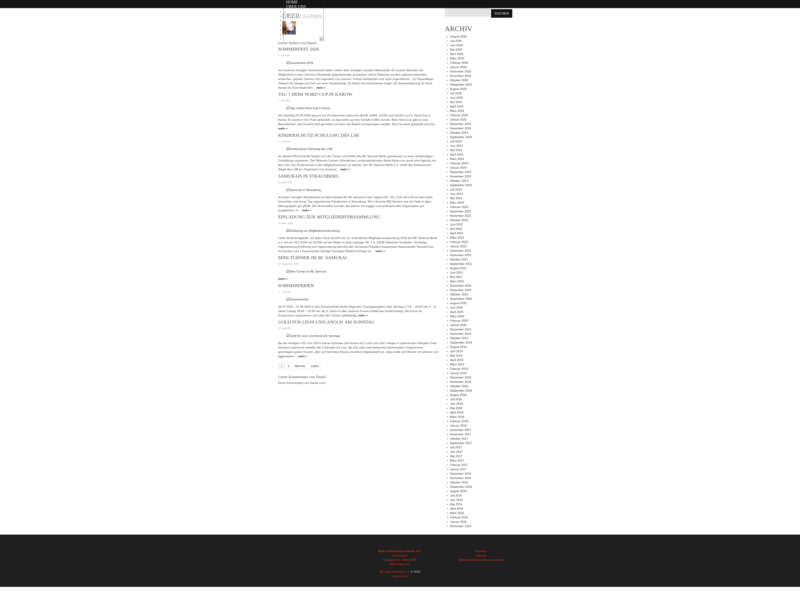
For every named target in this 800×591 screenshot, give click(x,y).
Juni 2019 (456, 351)
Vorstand (481, 551)
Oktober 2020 (459, 294)
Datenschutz (466, 559)
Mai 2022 (456, 228)
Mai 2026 (456, 49)
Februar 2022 (459, 242)
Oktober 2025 (459, 80)
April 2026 (456, 54)
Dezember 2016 (460, 473)
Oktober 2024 (459, 132)
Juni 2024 (456, 145)
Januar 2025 (458, 119)
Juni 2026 (456, 45)
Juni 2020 (456, 307)
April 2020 (456, 312)
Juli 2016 (456, 495)
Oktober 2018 (459, 386)
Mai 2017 (456, 456)
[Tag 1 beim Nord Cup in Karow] (308, 107)
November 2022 (460, 215)
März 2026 (457, 58)
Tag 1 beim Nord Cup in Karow (315, 94)
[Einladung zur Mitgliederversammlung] (313, 230)
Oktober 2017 (459, 438)
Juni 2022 (456, 224)
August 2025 (458, 89)
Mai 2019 (456, 355)
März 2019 (457, 364)
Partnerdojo (300, 38)
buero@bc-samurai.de (489, 559)
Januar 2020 (458, 325)
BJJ (289, 34)
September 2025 (461, 84)
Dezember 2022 (460, 211)
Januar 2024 (458, 167)
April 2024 (456, 154)
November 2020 (460, 290)
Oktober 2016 (459, 482)
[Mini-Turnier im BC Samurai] (306, 271)
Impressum (400, 576)
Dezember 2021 (460, 250)
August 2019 (458, 346)
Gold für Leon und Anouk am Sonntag (326, 322)
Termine (295, 20)
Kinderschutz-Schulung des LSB (318, 135)
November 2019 (460, 333)
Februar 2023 (459, 207)
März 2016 (457, 513)
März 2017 (457, 460)
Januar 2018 (458, 425)
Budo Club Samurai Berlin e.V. (399, 551)
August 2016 (458, 491)
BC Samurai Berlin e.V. (395, 571)
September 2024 (461, 137)
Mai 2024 (456, 150)
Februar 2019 (459, 368)
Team (292, 11)
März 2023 (457, 202)
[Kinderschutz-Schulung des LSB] (309, 149)
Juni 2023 (456, 193)
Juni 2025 (456, 97)
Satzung (480, 555)
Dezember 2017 (460, 430)
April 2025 (456, 106)
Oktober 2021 (459, 259)
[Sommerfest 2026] (299, 62)
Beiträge (296, 25)
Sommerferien (296, 285)
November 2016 (460, 478)
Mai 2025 (456, 102)
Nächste (300, 366)
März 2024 (457, 159)
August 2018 (458, 395)
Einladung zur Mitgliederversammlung (329, 216)
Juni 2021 (456, 272)
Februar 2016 (459, 517)
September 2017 (461, 443)
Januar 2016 (458, 521)
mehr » (321, 87)
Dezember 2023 (460, 172)
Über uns (296, 6)
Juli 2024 (456, 141)
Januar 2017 (458, 469)
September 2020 (461, 298)
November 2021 (460, 255)
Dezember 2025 (460, 71)
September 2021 (461, 263)
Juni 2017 (456, 451)
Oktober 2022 (459, 220)
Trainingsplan (302, 16)
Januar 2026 (458, 67)
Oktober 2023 (459, 180)
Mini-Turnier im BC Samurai (312, 257)
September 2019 (461, 342)
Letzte (315, 366)
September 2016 (461, 486)
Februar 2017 (459, 465)
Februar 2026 (459, 62)
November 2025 (460, 75)
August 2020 (458, 303)
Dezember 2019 (460, 329)
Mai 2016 (456, 504)
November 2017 (460, 434)
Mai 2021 (456, 277)
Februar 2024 (459, 163)
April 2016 (456, 508)
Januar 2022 (458, 246)
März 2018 (457, 416)
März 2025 (457, 110)
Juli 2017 (456, 447)
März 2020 (457, 316)
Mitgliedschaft (303, 29)
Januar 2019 (458, 373)
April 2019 (456, 360)
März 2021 (457, 281)
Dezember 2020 (460, 285)
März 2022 (457, 237)
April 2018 (456, 412)
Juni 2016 (456, 499)
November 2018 (460, 381)
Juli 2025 (456, 93)
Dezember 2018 (460, 377)
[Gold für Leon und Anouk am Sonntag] (313, 335)
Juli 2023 (456, 189)
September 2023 (461, 185)
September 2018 (461, 390)
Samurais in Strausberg (308, 176)
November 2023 (460, 176)
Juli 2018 (456, 399)
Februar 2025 (459, 115)
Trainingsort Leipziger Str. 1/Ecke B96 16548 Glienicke (399, 560)
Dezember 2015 (460, 526)
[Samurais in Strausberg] (303, 189)
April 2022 (456, 233)
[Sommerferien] (297, 299)
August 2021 (458, 268)
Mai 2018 (456, 408)
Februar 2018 (459, 421)
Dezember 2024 (460, 124)
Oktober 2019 (459, 338)
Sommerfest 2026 (298, 49)
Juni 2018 (456, 403)
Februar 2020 (459, 320)
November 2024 (460, 128)
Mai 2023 (456, 198)
